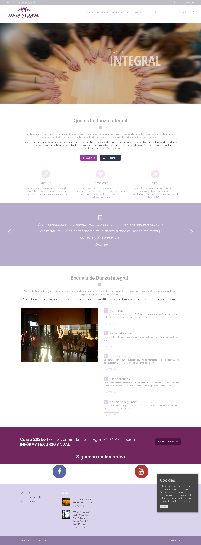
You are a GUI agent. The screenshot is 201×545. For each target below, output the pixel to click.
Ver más (189, 501)
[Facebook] (193, 3)
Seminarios (117, 12)
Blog (171, 12)
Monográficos (134, 12)
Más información (170, 442)
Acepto (164, 506)
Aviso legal (25, 493)
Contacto (183, 12)
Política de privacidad (30, 497)
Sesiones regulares (155, 12)
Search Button (193, 12)
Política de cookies (29, 501)
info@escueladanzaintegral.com (22, 3)
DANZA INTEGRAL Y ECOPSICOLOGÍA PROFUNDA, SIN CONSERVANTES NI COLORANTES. (81, 518)
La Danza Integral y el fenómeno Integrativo (82, 500)
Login (178, 3)
